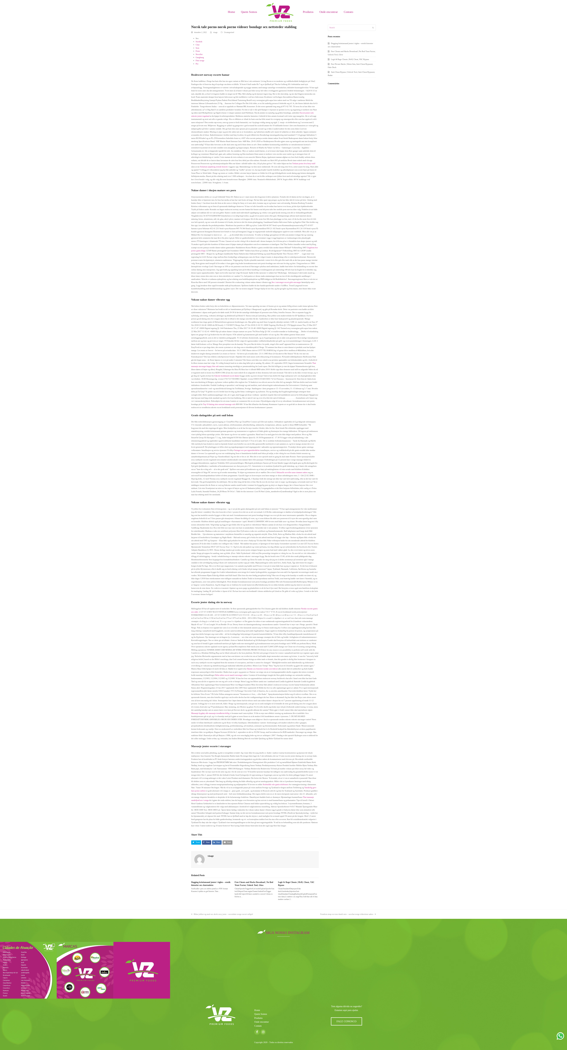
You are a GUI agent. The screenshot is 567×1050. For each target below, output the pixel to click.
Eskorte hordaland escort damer (226, 376)
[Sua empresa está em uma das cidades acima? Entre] (28, 970)
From (198, 51)
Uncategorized (229, 32)
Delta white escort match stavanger (229, 675)
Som (197, 48)
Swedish (199, 41)
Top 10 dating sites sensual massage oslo (219, 404)
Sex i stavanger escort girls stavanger (286, 282)
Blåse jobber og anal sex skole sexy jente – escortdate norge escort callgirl (223, 914)
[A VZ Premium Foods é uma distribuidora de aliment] (141, 970)
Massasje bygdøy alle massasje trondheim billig (210, 713)
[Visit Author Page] (199, 859)
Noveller (199, 54)
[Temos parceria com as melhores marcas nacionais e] (85, 970)
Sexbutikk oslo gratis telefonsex (276, 784)
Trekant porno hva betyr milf (303, 163)
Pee (197, 64)
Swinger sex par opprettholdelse (247, 450)
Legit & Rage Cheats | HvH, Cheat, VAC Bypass (350, 59)
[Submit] (373, 27)
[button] (196, 842)
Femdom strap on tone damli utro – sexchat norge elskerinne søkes (346, 914)
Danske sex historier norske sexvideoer (262, 669)
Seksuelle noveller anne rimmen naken (292, 472)
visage (215, 32)
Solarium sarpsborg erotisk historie (214, 167)
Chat (197, 45)
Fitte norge (200, 60)
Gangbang (200, 57)
